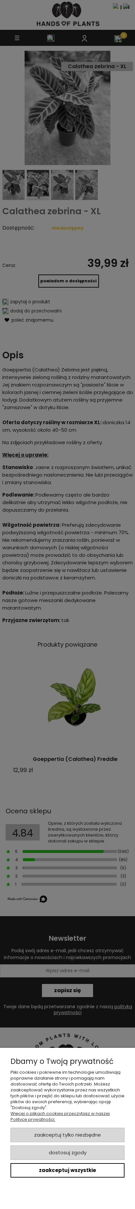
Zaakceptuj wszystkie (67, 1170)
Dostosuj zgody (68, 1152)
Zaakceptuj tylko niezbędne (67, 1134)
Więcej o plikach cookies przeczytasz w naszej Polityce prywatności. (60, 1116)
